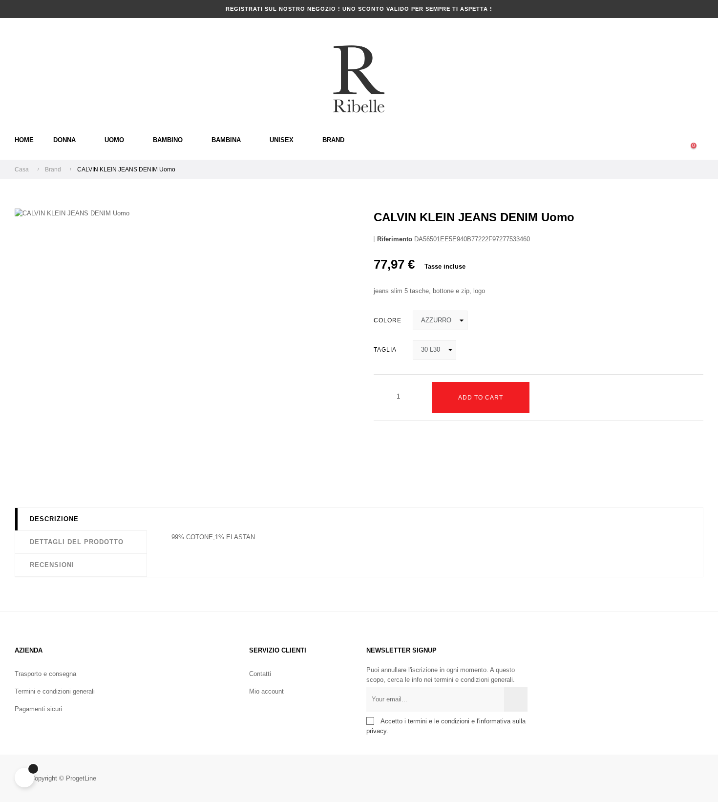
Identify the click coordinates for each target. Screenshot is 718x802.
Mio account (266, 691)
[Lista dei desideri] (548, 397)
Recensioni (52, 565)
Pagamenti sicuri (38, 709)
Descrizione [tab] (54, 519)
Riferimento (394, 239)
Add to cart (480, 397)
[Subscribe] (516, 699)
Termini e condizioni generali (55, 691)
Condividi (381, 468)
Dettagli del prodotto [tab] (77, 542)
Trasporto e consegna (45, 673)
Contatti (260, 673)
